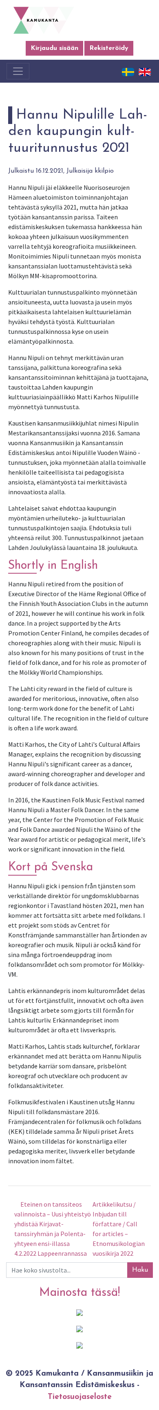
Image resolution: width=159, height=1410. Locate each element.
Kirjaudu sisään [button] (54, 48)
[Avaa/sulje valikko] (18, 71)
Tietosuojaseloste (80, 1397)
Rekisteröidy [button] (108, 48)
